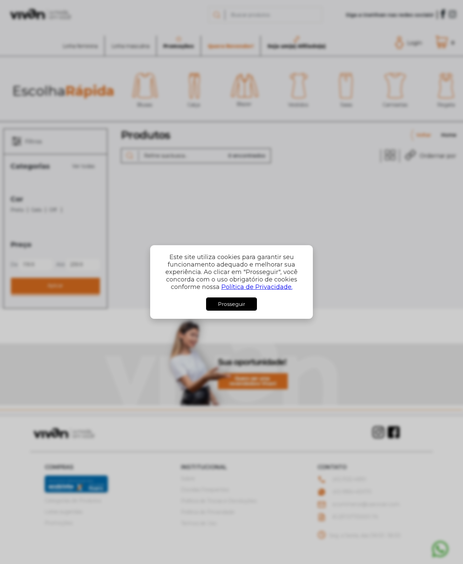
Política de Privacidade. (257, 287)
